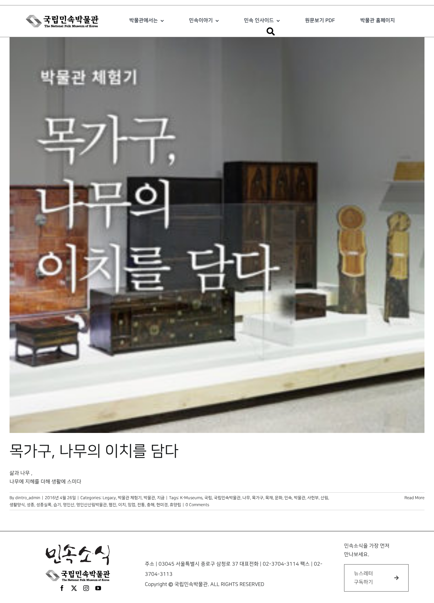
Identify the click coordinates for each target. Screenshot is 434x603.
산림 (324, 498)
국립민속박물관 (227, 498)
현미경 (162, 505)
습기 (57, 505)
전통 (141, 505)
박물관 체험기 (130, 498)
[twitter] (74, 588)
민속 (288, 498)
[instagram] (86, 588)
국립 (208, 498)
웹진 (112, 505)
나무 (246, 498)
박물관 (299, 498)
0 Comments (197, 505)
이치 (122, 505)
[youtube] (98, 588)
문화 (278, 498)
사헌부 (313, 498)
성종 (30, 505)
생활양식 (17, 505)
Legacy (109, 498)
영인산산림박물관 (91, 505)
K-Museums (191, 498)
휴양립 (175, 505)
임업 (131, 505)
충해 (150, 505)
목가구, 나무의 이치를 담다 (94, 451)
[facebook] (62, 588)
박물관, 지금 (154, 498)
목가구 (257, 498)
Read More (414, 498)
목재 (269, 498)
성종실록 (43, 505)
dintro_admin (27, 498)
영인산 (68, 505)
